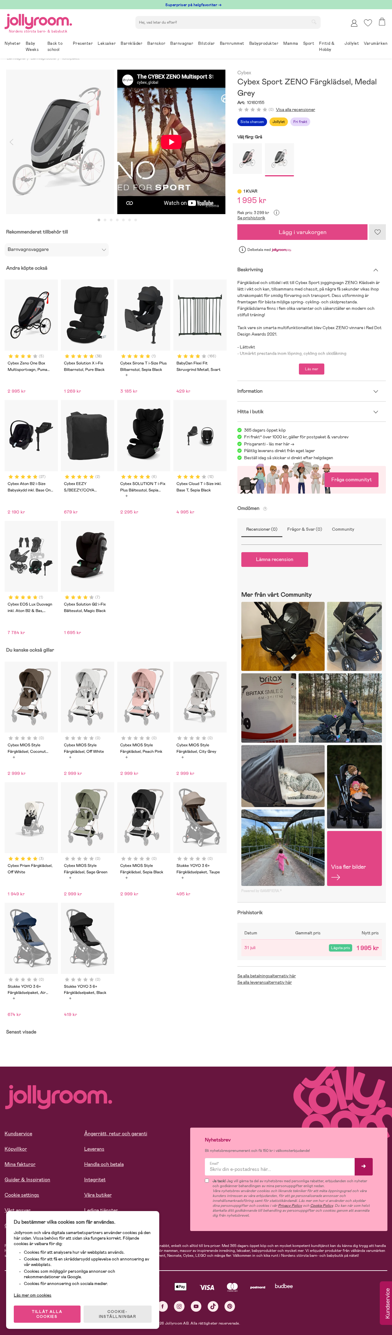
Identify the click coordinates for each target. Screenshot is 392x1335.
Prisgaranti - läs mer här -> (269, 444)
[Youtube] (196, 1306)
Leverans (94, 1149)
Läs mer (311, 369)
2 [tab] (105, 220)
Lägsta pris (340, 947)
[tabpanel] (60, 142)
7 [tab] (136, 220)
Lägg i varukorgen (302, 232)
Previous (11, 142)
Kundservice (18, 1133)
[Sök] (314, 22)
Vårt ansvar (18, 1210)
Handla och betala (104, 1164)
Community (343, 529)
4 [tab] (117, 220)
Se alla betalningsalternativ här (266, 976)
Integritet (95, 1179)
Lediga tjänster (101, 1210)
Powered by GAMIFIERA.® (261, 891)
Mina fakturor (20, 1164)
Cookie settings (22, 1195)
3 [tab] (111, 220)
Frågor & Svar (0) (304, 529)
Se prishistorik (251, 218)
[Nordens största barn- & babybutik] (38, 20)
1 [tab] (99, 220)
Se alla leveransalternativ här (264, 982)
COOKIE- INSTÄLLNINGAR (117, 1314)
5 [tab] (123, 220)
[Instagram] (179, 1306)
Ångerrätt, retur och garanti (115, 1133)
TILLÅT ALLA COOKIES (47, 1314)
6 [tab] (129, 220)
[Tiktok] (213, 1306)
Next (219, 142)
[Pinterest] (229, 1306)
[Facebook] (162, 1306)
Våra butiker (98, 1195)
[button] (368, 22)
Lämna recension (274, 559)
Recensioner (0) (261, 529)
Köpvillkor (16, 1149)
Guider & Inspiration (27, 1179)
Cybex (244, 73)
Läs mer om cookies (32, 1295)
